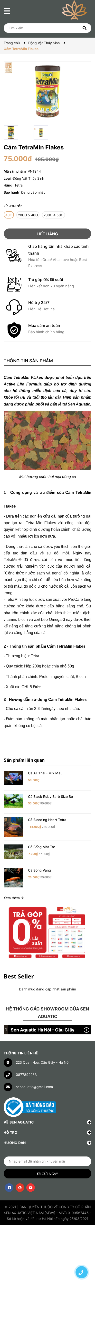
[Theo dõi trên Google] (20, 1187)
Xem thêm (12, 898)
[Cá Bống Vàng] (13, 877)
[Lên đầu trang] (82, 1255)
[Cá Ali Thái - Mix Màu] (13, 777)
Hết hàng (47, 233)
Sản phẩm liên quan (24, 760)
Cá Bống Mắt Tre (41, 847)
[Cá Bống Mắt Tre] (13, 851)
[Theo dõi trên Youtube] (30, 1187)
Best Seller (19, 976)
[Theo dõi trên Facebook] (9, 1187)
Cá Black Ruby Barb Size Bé (50, 796)
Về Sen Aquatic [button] (19, 1122)
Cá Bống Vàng (39, 870)
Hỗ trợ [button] (10, 1132)
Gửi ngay (50, 1173)
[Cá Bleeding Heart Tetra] (13, 827)
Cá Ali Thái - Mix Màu (45, 773)
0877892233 (26, 1074)
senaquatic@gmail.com (34, 1087)
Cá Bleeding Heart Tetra (47, 820)
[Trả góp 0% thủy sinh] (47, 932)
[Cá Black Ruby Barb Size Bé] (13, 801)
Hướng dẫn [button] (15, 1143)
